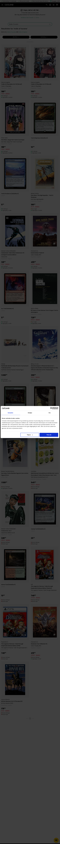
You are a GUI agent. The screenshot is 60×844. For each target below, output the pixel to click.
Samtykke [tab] (10, 412)
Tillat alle (48, 434)
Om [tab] (50, 412)
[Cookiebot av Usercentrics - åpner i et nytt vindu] (51, 408)
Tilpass (29, 434)
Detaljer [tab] (30, 412)
